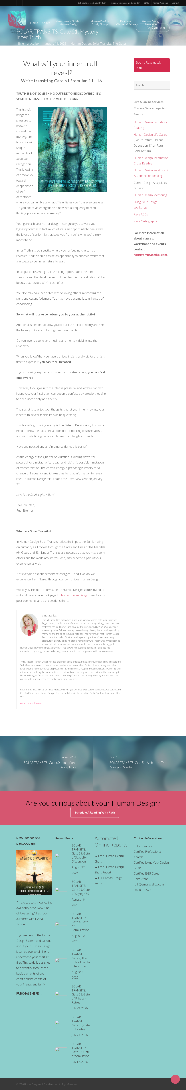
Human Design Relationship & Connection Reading (151, 173)
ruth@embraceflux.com (150, 255)
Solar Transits (101, 44)
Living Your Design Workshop (145, 204)
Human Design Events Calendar (125, 3)
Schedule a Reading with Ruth (92, 3)
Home (34, 22)
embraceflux (30, 44)
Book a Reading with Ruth (149, 65)
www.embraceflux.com (31, 703)
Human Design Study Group (100, 23)
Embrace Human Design (72, 595)
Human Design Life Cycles (150, 135)
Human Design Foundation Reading (151, 125)
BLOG (146, 3)
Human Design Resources (151, 23)
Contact (175, 3)
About (46, 22)
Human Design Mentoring (150, 195)
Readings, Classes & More (126, 23)
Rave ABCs (141, 214)
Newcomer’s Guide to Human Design (68, 23)
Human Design (81, 44)
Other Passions (160, 3)
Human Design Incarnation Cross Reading (151, 160)
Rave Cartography (145, 221)
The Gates (120, 44)
